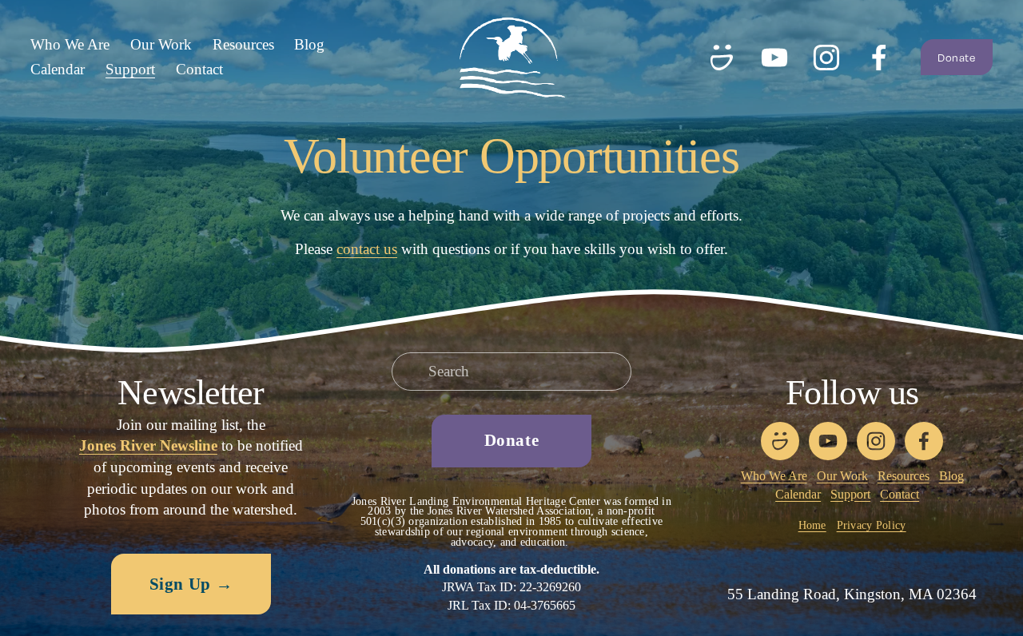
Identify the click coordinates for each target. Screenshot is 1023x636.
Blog (309, 44)
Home (812, 525)
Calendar (57, 69)
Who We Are (774, 476)
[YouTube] (774, 58)
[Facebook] (879, 58)
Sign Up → (191, 584)
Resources (243, 44)
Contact (199, 69)
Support (850, 494)
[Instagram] (826, 58)
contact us (366, 248)
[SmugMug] (722, 58)
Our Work (842, 476)
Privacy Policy (871, 525)
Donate (956, 57)
